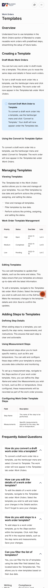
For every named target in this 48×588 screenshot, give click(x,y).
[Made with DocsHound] (34, 4)
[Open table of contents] (41, 4)
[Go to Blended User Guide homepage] (9, 5)
